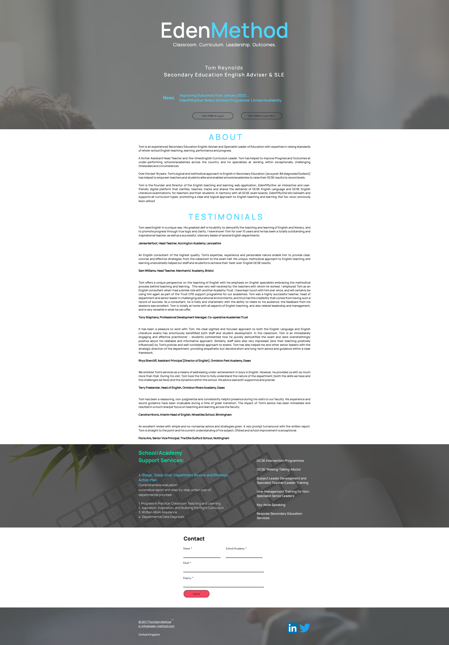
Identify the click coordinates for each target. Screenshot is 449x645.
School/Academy (235, 548)
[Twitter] (304, 628)
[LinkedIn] (292, 628)
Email (186, 563)
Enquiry (187, 578)
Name (186, 548)
